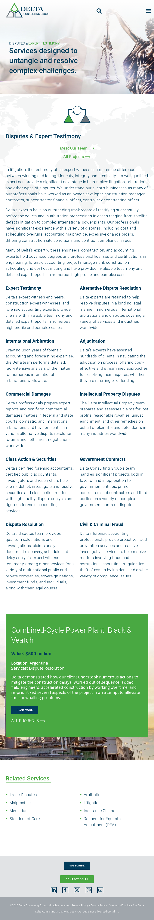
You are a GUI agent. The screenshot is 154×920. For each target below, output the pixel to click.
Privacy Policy (80, 905)
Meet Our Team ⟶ (77, 148)
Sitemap (114, 905)
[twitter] (77, 890)
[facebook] (65, 890)
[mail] (100, 890)
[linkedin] (54, 890)
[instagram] (89, 890)
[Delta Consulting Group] (27, 4)
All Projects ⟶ (77, 156)
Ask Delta (138, 905)
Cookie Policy (99, 905)
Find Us (125, 905)
